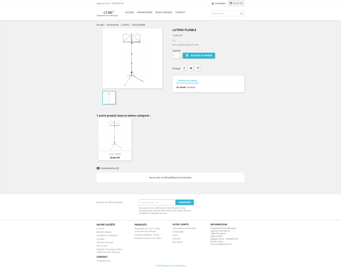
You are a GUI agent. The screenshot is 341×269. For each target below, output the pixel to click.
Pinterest (198, 68)
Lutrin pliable (115, 154)
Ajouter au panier (199, 55)
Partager (184, 68)
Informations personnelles (184, 228)
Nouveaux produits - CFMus (147, 234)
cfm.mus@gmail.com (221, 244)
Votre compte (180, 224)
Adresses (176, 238)
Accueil (129, 12)
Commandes (178, 231)
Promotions (144, 12)
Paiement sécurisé (105, 242)
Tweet (191, 68)
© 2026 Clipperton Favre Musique (170, 265)
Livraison (101, 228)
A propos (101, 239)
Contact (180, 12)
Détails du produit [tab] (187, 80)
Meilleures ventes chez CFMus (148, 238)
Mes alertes (177, 242)
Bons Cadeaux (163, 12)
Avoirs (175, 235)
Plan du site (102, 246)
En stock (180, 87)
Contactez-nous (103, 260)
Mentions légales (104, 232)
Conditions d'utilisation (107, 235)
